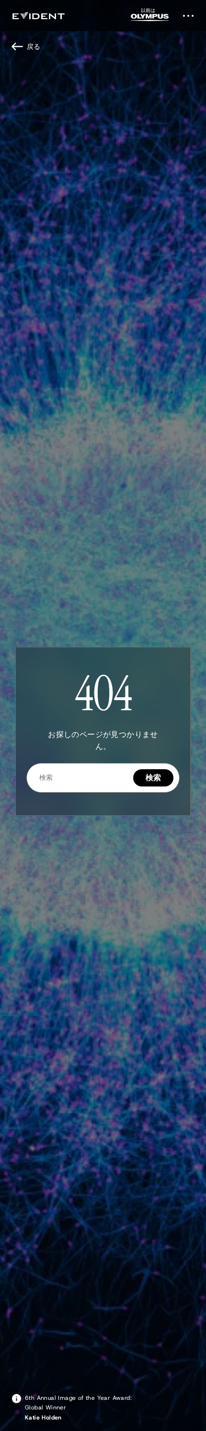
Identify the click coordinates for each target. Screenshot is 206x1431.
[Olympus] (150, 17)
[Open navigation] (191, 15)
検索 (153, 778)
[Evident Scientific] (38, 15)
